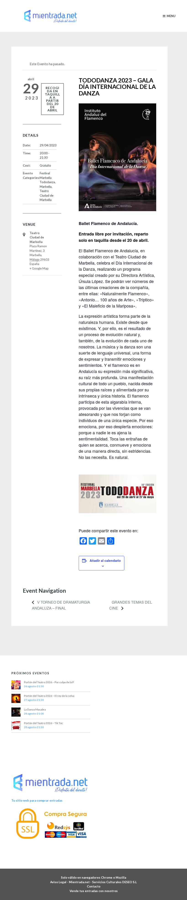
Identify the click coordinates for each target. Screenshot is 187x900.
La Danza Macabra (35, 709)
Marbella (46, 186)
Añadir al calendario (105, 560)
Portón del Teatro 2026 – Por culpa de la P (49, 682)
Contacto (93, 886)
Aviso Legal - (59, 882)
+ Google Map (39, 268)
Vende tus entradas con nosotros (94, 891)
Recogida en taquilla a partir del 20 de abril (52, 99)
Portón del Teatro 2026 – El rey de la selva (49, 696)
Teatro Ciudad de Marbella (46, 195)
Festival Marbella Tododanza (47, 177)
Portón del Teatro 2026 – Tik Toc (43, 723)
